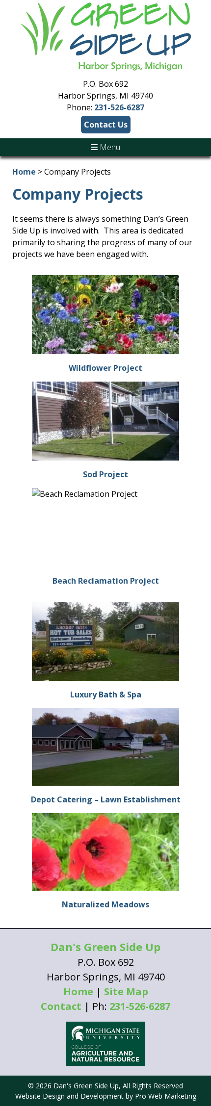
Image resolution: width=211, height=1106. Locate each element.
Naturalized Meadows (105, 904)
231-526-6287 (119, 107)
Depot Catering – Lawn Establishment (106, 799)
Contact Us (106, 124)
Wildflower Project (105, 367)
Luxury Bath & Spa (105, 694)
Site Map (126, 991)
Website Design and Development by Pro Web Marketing (105, 1096)
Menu (109, 147)
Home (24, 171)
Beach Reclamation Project (106, 580)
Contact (61, 1006)
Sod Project (105, 474)
